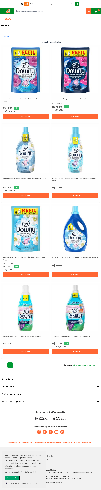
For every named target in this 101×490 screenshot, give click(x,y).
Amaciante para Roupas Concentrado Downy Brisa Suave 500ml (74, 179)
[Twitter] (50, 432)
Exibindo (79, 365)
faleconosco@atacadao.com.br (50, 482)
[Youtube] (56, 432)
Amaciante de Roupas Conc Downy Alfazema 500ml (22, 336)
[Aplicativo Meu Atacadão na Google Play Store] (41, 418)
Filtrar (6, 36)
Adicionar (25, 116)
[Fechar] (22, 4)
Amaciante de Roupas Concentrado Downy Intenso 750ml (74, 99)
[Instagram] (45, 432)
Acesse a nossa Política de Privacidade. (21, 472)
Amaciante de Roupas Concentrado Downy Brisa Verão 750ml (24, 100)
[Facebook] (39, 432)
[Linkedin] (62, 432)
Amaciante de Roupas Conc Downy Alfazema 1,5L (71, 336)
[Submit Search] (88, 11)
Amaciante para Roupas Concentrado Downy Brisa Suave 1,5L (24, 179)
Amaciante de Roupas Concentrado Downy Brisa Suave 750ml (24, 258)
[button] (21, 483)
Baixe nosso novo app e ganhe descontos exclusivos (52, 4)
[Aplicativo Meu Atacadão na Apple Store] (59, 418)
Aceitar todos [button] (12, 478)
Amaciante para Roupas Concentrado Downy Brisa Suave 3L (75, 257)
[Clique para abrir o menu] (2, 11)
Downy (7, 19)
